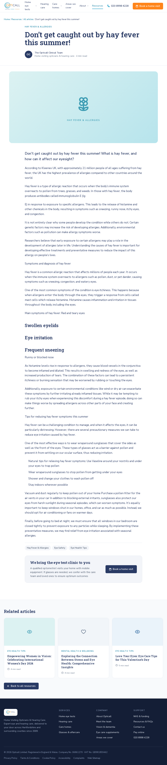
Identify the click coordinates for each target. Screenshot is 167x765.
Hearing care (44, 5)
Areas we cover (71, 5)
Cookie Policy (48, 758)
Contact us (139, 726)
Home (7, 19)
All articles (28, 19)
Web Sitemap (93, 758)
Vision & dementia (105, 726)
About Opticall (103, 716)
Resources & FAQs (143, 721)
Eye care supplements (107, 732)
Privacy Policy (10, 758)
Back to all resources (23, 686)
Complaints (78, 758)
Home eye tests (67, 716)
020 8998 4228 (120, 5)
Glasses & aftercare (69, 732)
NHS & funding (141, 716)
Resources (97, 5)
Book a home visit (149, 6)
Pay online (139, 732)
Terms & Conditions (29, 758)
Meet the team (103, 721)
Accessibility (64, 758)
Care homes (55, 5)
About (82, 5)
